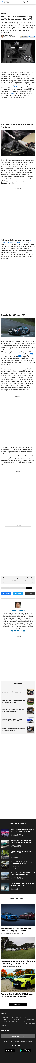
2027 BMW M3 (5, 588)
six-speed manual (20, 588)
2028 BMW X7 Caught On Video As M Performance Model (22, 862)
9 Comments (32, 36)
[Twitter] (15, 631)
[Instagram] (21, 631)
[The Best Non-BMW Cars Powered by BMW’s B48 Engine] (5, 883)
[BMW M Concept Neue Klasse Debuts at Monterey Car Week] (30, 699)
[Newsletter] (27, 2)
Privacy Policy (15, 1021)
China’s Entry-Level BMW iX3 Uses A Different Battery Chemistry (23, 873)
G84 (12, 93)
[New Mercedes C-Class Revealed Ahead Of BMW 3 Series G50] (30, 717)
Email (30, 593)
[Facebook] (12, 631)
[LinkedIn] (24, 631)
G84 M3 (12, 588)
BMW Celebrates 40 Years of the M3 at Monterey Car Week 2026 (18, 962)
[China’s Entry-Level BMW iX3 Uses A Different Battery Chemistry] (5, 873)
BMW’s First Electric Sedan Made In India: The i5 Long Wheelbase (22, 830)
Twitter (19, 593)
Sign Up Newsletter (29, 1019)
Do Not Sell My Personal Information (29, 1022)
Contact (26, 1017)
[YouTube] (18, 631)
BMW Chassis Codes (17, 1017)
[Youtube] (19, 1046)
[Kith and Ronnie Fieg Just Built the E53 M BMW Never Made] (30, 727)
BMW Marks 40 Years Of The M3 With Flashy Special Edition (16, 929)
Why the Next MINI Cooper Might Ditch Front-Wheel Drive (21, 852)
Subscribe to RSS (5, 1021)
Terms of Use (15, 1019)
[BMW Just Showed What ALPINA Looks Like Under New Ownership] (30, 689)
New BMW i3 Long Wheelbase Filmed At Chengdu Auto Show (21, 841)
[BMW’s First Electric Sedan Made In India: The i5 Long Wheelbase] (5, 829)
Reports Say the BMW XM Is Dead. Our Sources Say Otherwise (17, 995)
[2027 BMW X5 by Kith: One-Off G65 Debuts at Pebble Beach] (30, 708)
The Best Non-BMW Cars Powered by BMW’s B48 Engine (22, 884)
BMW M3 (3, 13)
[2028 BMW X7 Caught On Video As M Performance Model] (5, 862)
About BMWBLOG (5, 1017)
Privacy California (5, 1025)
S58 (19, 356)
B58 (31, 354)
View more (17, 1004)
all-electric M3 (16, 87)
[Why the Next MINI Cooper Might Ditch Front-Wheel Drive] (5, 851)
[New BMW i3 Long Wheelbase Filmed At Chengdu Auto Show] (5, 840)
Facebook (7, 593)
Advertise (3, 1019)
